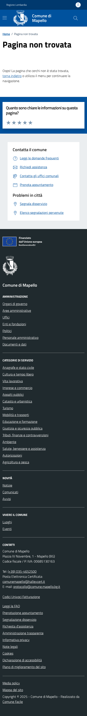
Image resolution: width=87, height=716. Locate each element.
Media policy (11, 683)
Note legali (10, 646)
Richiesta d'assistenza (18, 626)
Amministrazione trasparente (23, 633)
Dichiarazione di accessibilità (22, 660)
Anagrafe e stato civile (18, 367)
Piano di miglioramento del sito (24, 666)
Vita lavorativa (13, 381)
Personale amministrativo (20, 337)
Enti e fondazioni (14, 324)
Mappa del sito (13, 689)
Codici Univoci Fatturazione (21, 596)
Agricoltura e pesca (16, 462)
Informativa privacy (16, 639)
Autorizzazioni (12, 455)
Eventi (7, 528)
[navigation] (4, 17)
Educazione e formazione (20, 421)
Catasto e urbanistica (17, 401)
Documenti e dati (14, 344)
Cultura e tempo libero (18, 374)
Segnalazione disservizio (19, 619)
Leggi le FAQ (11, 606)
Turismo (8, 408)
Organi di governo (15, 303)
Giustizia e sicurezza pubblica (22, 428)
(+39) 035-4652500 (22, 571)
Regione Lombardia (16, 5)
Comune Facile (13, 701)
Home (6, 34)
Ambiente (9, 441)
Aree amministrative (17, 310)
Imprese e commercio (17, 387)
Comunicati (10, 492)
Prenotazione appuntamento (23, 612)
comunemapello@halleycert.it (24, 581)
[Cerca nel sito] (76, 18)
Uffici (6, 317)
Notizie (7, 485)
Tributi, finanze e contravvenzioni (25, 435)
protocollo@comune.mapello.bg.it (36, 586)
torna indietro (12, 75)
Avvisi (7, 498)
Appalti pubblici (13, 394)
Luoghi (7, 522)
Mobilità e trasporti (16, 414)
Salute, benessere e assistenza (24, 448)
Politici (7, 330)
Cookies (8, 653)
